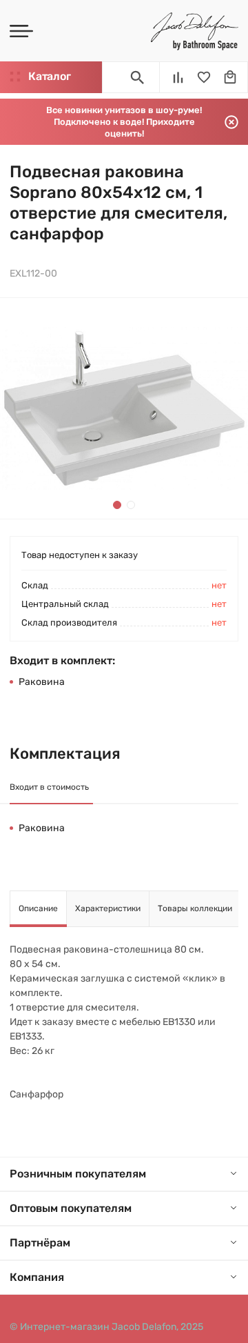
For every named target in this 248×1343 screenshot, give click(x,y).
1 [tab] (117, 505)
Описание (38, 908)
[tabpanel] (124, 408)
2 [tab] (131, 505)
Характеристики (108, 908)
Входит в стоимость (49, 787)
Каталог (49, 76)
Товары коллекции (195, 908)
